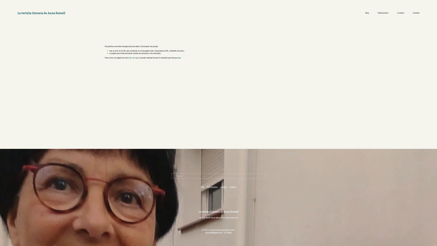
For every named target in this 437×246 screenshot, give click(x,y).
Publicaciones (382, 13)
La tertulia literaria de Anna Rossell (41, 13)
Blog (367, 13)
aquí (179, 58)
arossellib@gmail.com (213, 232)
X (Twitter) (228, 232)
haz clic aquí (133, 58)
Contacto (416, 13)
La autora (400, 13)
